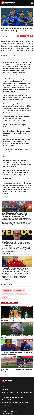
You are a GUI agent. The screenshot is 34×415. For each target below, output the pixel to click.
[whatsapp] (28, 36)
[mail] (31, 36)
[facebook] (18, 36)
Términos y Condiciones (8, 400)
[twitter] (21, 36)
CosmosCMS (9, 413)
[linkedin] (24, 36)
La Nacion (4, 405)
